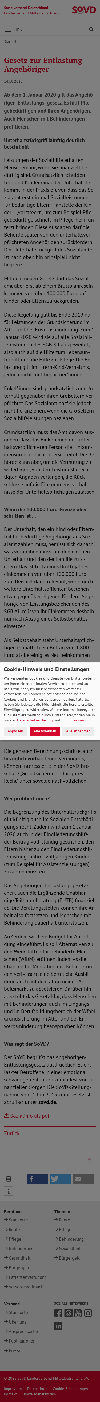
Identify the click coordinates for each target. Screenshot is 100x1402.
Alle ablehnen (45, 731)
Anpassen (15, 731)
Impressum (75, 720)
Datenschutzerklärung (35, 720)
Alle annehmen (78, 731)
